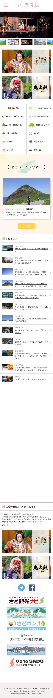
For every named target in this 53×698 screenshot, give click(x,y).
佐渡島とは (26, 405)
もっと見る (4, 504)
